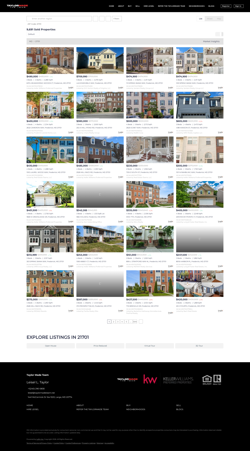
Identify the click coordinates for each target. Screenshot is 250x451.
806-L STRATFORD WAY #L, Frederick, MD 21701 (146, 261)
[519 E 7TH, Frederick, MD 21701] (150, 194)
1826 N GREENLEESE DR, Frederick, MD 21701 (46, 217)
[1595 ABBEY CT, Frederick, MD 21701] (100, 239)
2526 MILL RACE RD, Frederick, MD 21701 (93, 172)
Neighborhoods (196, 6)
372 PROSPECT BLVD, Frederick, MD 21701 (94, 306)
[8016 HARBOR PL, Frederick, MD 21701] (199, 239)
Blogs (211, 6)
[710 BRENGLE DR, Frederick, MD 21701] (150, 283)
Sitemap (100, 443)
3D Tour (199, 346)
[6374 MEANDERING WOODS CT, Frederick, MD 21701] (50, 60)
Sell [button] (138, 6)
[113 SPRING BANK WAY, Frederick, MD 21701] (150, 60)
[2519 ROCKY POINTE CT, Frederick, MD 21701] (199, 194)
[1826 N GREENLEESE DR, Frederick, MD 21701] (50, 194)
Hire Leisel (149, 6)
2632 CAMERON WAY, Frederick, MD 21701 (44, 128)
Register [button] (226, 6)
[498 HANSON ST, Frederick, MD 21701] (199, 105)
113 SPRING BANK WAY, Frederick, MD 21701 (144, 83)
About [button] (121, 6)
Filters (116, 18)
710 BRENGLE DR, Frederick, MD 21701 (142, 306)
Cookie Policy (59, 443)
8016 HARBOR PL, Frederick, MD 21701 (192, 261)
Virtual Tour (149, 346)
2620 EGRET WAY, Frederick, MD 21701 (142, 128)
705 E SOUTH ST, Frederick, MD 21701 (141, 172)
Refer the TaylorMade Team (171, 6)
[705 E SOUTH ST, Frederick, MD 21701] (150, 150)
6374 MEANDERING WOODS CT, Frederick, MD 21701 (49, 83)
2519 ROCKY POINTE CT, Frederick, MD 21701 (194, 217)
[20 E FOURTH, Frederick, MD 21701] (199, 283)
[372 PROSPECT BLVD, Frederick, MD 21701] (100, 283)
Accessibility (109, 443)
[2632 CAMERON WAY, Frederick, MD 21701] (50, 105)
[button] (30, 19)
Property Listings (88, 443)
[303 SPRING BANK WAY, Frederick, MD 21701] (50, 239)
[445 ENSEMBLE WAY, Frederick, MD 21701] (100, 60)
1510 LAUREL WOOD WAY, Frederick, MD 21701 (46, 172)
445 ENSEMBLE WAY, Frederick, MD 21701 (94, 83)
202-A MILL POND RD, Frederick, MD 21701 (94, 128)
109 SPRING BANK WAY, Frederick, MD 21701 (194, 83)
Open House (50, 346)
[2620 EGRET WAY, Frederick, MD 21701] (150, 105)
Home (111, 6)
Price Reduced (100, 346)
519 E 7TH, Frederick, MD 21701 (139, 217)
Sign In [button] (238, 6)
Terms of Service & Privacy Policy (39, 443)
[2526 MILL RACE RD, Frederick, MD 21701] (100, 150)
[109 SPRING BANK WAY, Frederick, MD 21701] (199, 60)
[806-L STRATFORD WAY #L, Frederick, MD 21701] (150, 239)
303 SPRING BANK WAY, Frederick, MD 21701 (45, 261)
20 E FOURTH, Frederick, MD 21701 (190, 306)
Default (31, 34)
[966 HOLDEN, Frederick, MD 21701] (100, 194)
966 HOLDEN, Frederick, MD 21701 (90, 217)
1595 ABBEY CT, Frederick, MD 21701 (91, 261)
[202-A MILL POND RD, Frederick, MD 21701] (100, 105)
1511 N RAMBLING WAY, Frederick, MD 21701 (194, 172)
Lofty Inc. (40, 439)
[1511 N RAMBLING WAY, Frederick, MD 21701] (199, 150)
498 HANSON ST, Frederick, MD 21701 (192, 128)
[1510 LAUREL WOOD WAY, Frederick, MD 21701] (50, 150)
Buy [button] (130, 6)
